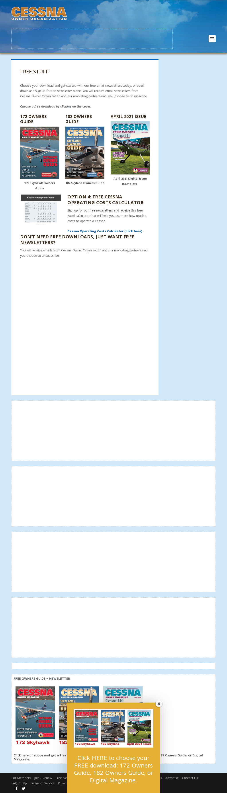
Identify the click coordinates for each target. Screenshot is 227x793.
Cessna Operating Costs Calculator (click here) (104, 231)
